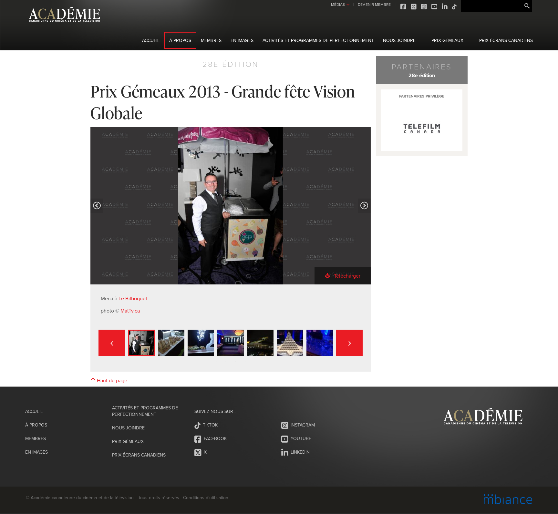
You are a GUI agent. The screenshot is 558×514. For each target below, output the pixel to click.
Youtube (434, 7)
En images (242, 40)
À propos (180, 40)
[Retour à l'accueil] (64, 25)
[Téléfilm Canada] (421, 128)
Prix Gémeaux (447, 40)
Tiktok (454, 6)
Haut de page (111, 380)
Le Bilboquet (133, 298)
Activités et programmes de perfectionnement (318, 40)
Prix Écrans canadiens (506, 40)
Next (349, 343)
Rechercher (527, 6)
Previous (111, 343)
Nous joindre (399, 40)
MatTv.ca (130, 310)
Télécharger (346, 275)
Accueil (151, 40)
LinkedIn (445, 7)
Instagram (424, 7)
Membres (211, 40)
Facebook (403, 7)
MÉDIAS (338, 4)
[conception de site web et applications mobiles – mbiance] (508, 500)
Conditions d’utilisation (205, 497)
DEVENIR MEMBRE (374, 4)
